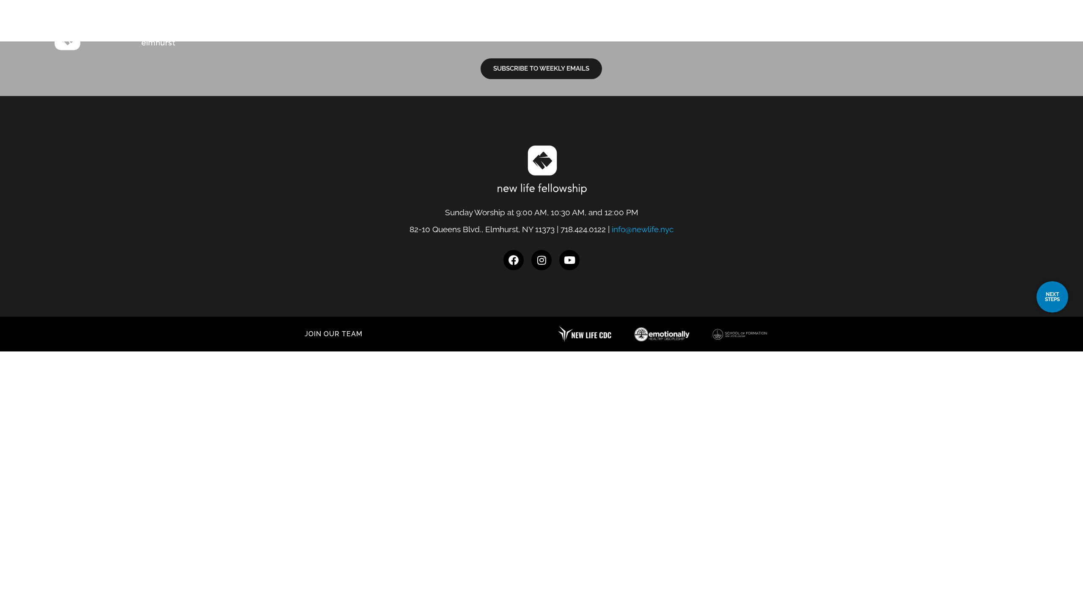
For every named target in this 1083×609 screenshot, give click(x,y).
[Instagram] (541, 260)
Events (943, 37)
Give (983, 37)
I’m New (782, 37)
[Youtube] (569, 260)
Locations (731, 37)
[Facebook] (513, 260)
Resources (891, 37)
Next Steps (834, 37)
